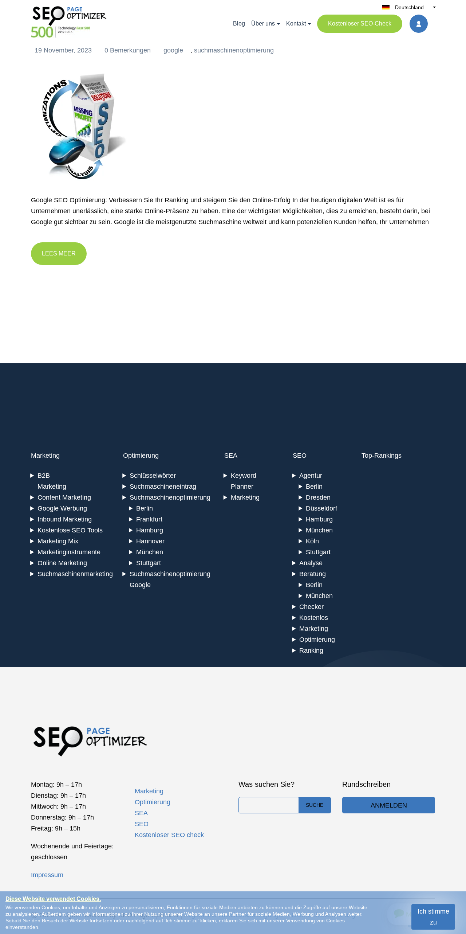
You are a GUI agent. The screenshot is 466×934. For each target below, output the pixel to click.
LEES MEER (59, 253)
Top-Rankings (382, 455)
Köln (312, 541)
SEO (300, 455)
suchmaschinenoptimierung (234, 50)
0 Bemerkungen (128, 50)
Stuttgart (148, 563)
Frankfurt (149, 519)
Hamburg (149, 530)
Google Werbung (62, 508)
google (173, 50)
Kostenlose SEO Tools (70, 530)
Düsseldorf (321, 508)
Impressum (47, 875)
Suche (314, 805)
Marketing (45, 455)
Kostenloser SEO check (169, 835)
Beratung (312, 574)
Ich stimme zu (433, 917)
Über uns (263, 23)
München (149, 552)
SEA (230, 455)
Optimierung (141, 455)
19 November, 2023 (64, 50)
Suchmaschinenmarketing (75, 574)
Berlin (144, 508)
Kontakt (296, 23)
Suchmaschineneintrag (163, 486)
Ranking (311, 650)
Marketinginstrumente (68, 552)
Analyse (311, 563)
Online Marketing (62, 563)
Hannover (150, 541)
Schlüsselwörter (153, 475)
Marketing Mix (57, 541)
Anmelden (389, 805)
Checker (311, 606)
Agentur (310, 475)
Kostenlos (313, 617)
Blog (239, 23)
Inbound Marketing (64, 519)
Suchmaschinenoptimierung (170, 497)
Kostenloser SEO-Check (359, 23)
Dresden (318, 497)
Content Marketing (64, 497)
